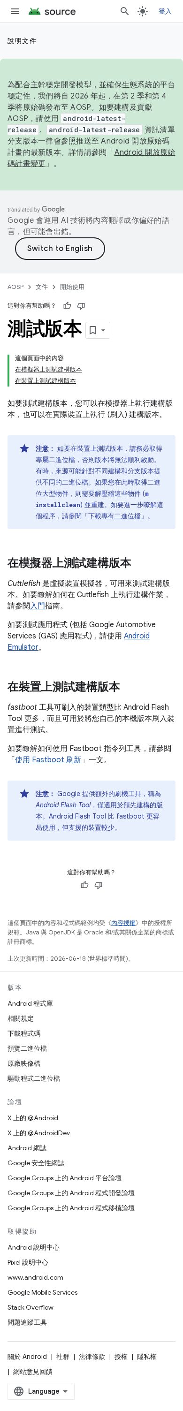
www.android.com (35, 1277)
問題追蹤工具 (27, 1322)
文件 (42, 287)
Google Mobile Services (42, 1292)
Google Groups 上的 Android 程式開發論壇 (71, 1193)
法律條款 (92, 1356)
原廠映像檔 (24, 1063)
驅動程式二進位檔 (34, 1078)
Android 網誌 (27, 1148)
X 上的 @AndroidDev (39, 1133)
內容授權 (123, 923)
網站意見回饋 (33, 1371)
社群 (62, 1356)
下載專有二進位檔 (114, 516)
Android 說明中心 (34, 1247)
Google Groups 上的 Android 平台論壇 (65, 1178)
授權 (121, 1356)
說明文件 (22, 41)
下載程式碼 (24, 1033)
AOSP (15, 287)
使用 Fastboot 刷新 (48, 760)
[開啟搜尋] (124, 11)
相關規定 (21, 1018)
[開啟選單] (15, 11)
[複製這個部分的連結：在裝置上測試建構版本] (129, 687)
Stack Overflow (30, 1307)
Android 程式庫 (30, 1003)
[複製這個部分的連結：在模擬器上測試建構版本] (140, 563)
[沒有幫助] (81, 306)
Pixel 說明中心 (28, 1262)
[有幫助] (67, 306)
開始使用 (72, 287)
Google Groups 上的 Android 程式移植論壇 (71, 1208)
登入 (165, 11)
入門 (37, 606)
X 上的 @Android (33, 1118)
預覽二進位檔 (27, 1048)
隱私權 (147, 1356)
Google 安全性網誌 (36, 1163)
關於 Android (27, 1356)
